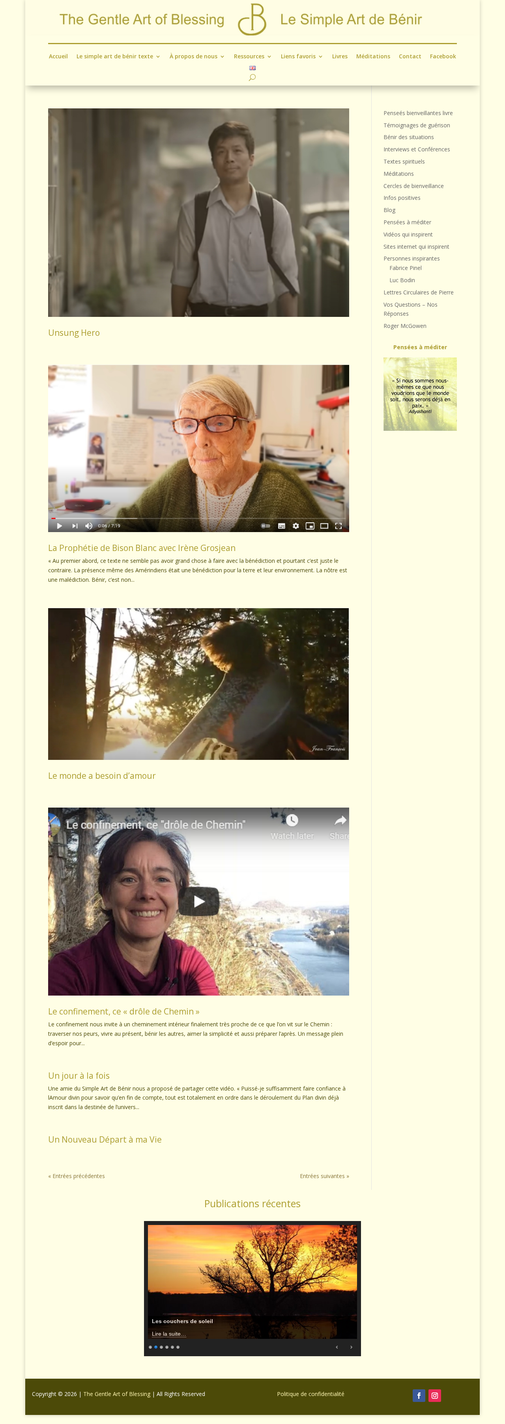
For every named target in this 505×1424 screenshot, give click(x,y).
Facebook (443, 57)
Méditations (373, 57)
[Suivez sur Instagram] (434, 1395)
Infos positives (402, 197)
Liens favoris (298, 57)
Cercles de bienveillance (413, 186)
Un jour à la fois (79, 1075)
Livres (340, 57)
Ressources (249, 57)
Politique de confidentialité (310, 1394)
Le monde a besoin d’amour (102, 775)
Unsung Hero (74, 332)
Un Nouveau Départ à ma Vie (105, 1139)
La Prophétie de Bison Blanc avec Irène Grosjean (142, 547)
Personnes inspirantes (411, 258)
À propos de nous (193, 57)
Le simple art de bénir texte (115, 57)
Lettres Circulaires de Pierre (418, 292)
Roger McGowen (404, 325)
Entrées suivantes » (324, 1176)
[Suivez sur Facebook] (419, 1395)
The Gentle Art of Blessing (116, 1394)
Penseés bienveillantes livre (418, 113)
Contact (410, 57)
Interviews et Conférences (416, 149)
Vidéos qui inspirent (408, 234)
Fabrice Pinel (405, 268)
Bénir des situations (408, 137)
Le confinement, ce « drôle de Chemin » (124, 1011)
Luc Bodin (402, 280)
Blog (389, 210)
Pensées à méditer (407, 222)
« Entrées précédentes (76, 1176)
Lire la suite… (169, 1334)
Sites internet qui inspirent (416, 246)
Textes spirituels (404, 161)
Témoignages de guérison (416, 125)
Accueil (58, 57)
